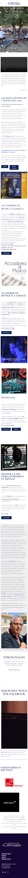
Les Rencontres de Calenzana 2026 (14, 99)
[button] (2, 783)
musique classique (18, 595)
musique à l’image (6, 596)
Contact (4, 857)
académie (4, 318)
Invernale (8, 397)
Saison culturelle (6, 854)
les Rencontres (12, 561)
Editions (4, 855)
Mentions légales (6, 859)
